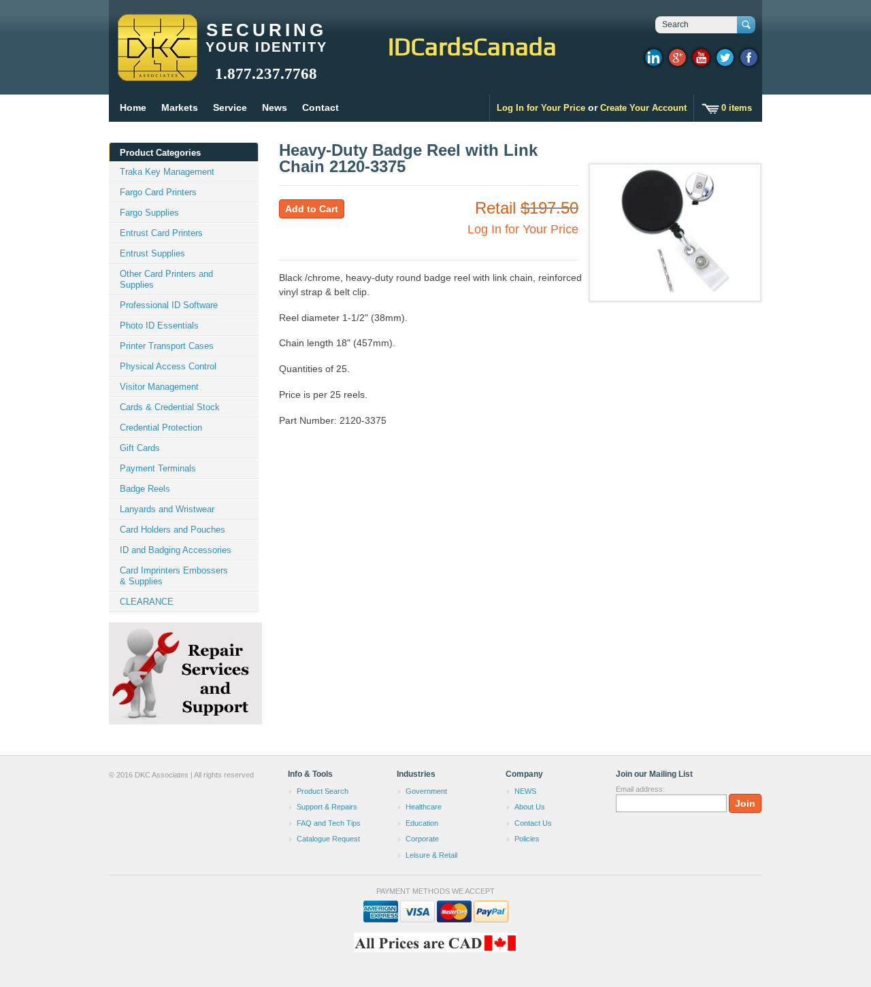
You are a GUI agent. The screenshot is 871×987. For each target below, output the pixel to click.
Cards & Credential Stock (170, 407)
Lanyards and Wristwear (167, 509)
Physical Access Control (168, 366)
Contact (320, 107)
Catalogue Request (328, 839)
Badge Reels (145, 489)
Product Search (322, 791)
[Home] (157, 75)
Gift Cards (140, 448)
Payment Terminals (158, 468)
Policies (527, 839)
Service (230, 107)
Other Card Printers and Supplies (166, 279)
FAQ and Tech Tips (329, 823)
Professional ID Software (169, 305)
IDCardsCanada (472, 46)
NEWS (525, 791)
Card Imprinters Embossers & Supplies (174, 575)
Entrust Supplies (152, 253)
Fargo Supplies (149, 212)
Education (422, 823)
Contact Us (533, 823)
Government (426, 791)
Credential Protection (161, 427)
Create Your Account (643, 108)
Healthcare (424, 807)
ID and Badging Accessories (175, 550)
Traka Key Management (167, 172)
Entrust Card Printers (161, 233)
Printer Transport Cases (167, 346)
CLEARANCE (147, 602)
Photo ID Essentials (159, 325)
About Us (529, 807)
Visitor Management (159, 387)
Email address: (640, 789)
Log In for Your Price (541, 108)
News (274, 107)
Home (133, 107)
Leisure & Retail (431, 855)
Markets (179, 107)
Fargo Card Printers (158, 192)
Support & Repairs (327, 807)
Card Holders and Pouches (172, 529)
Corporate (422, 839)
